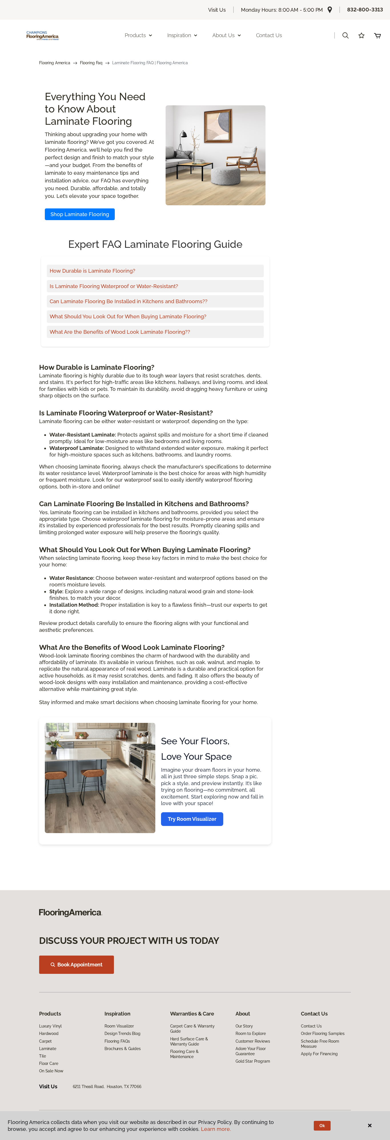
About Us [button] (223, 35)
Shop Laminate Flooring (80, 214)
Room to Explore (251, 1033)
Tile (42, 1056)
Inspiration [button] (179, 35)
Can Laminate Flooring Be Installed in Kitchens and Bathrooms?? (129, 301)
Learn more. (216, 1129)
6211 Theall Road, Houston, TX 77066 (107, 1086)
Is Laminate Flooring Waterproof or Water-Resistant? (114, 286)
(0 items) (377, 35)
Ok (322, 1125)
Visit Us (217, 10)
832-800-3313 (365, 10)
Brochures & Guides (122, 1048)
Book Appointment (79, 965)
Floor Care (48, 1063)
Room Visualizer (119, 1026)
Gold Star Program (253, 1061)
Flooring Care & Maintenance (184, 1054)
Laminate (47, 1048)
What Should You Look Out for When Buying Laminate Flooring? (128, 316)
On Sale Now (51, 1071)
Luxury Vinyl (50, 1026)
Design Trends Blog (122, 1033)
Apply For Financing (319, 1053)
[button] (345, 35)
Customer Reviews (253, 1041)
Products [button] (135, 35)
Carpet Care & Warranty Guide (192, 1029)
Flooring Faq (91, 63)
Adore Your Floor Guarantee (251, 1051)
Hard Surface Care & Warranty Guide (189, 1041)
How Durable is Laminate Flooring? (92, 271)
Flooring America (54, 63)
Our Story (244, 1026)
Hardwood (49, 1033)
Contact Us (269, 35)
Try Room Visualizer (192, 819)
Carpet (45, 1041)
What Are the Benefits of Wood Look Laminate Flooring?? (120, 332)
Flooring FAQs (117, 1041)
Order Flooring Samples (323, 1033)
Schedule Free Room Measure (320, 1044)
